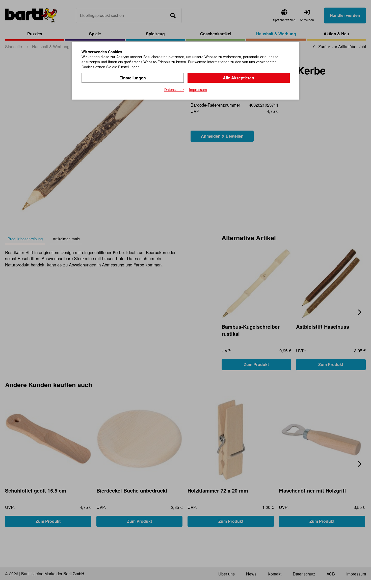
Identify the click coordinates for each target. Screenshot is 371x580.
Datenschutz (174, 89)
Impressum (198, 89)
